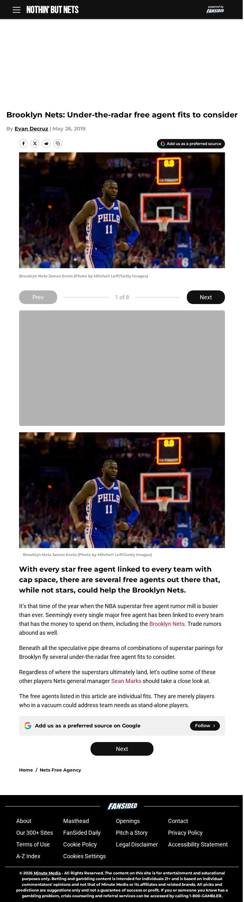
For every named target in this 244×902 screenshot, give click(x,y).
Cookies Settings (84, 856)
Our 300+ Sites (34, 832)
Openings (128, 821)
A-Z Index (28, 856)
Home (26, 770)
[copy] (57, 143)
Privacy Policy (185, 832)
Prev (38, 297)
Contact (178, 821)
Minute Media (47, 873)
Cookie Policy (80, 844)
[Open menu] (16, 9)
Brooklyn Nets (167, 623)
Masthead (76, 821)
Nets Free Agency (60, 770)
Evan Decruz (31, 129)
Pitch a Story (132, 832)
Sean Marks (126, 681)
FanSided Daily (82, 832)
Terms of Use (33, 844)
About (23, 821)
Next (206, 297)
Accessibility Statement (198, 844)
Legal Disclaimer (137, 844)
